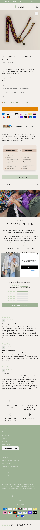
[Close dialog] (38, 254)
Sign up (29, 267)
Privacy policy (33, 270)
